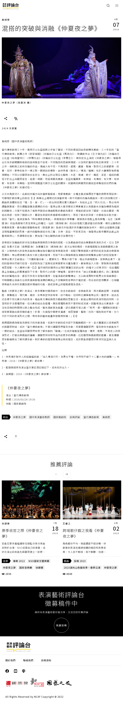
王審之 (67, 523)
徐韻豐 (6, 523)
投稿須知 (46, 660)
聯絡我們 (28, 660)
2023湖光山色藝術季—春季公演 (82, 567)
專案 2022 (19, 561)
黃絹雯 (6, 19)
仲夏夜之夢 (19, 417)
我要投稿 (61, 625)
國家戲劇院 (59, 417)
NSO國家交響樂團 (38, 561)
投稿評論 (75, 417)
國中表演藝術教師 (39, 417)
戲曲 (5, 417)
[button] (56, 474)
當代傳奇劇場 (91, 417)
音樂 (5, 561)
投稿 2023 (80, 561)
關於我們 (10, 660)
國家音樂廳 (25, 567)
